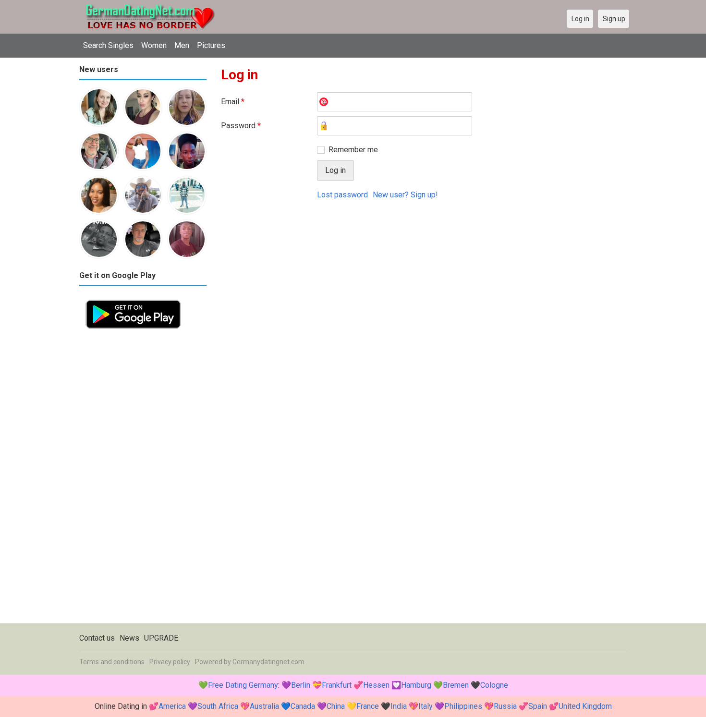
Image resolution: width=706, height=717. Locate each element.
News (129, 638)
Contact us (97, 638)
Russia (505, 706)
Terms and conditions (112, 662)
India (398, 706)
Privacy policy (169, 662)
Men (181, 45)
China (336, 706)
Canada (303, 706)
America (172, 706)
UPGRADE (161, 638)
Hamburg (416, 685)
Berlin (300, 685)
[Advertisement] (143, 479)
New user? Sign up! (405, 194)
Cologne (494, 685)
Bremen (456, 685)
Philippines (463, 706)
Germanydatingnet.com (268, 662)
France (367, 706)
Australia (264, 706)
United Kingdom (585, 706)
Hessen (376, 685)
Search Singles (108, 45)
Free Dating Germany (243, 685)
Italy (425, 706)
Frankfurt (337, 685)
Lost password (342, 194)
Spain (537, 706)
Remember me (353, 149)
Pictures (211, 45)
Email (232, 101)
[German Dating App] (133, 299)
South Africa (217, 706)
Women (154, 45)
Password (241, 125)
